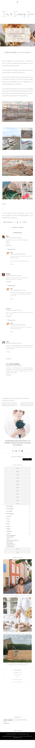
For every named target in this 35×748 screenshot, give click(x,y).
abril (8, 526)
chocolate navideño (17, 35)
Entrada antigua (27, 404)
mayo (8, 523)
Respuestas (11, 249)
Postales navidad (10, 546)
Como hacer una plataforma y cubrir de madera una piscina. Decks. (17, 664)
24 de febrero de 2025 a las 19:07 (14, 365)
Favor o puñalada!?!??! (11, 535)
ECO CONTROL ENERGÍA (13, 364)
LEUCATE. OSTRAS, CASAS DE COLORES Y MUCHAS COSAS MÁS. (18, 596)
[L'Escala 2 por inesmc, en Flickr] (17, 199)
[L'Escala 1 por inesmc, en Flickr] (17, 150)
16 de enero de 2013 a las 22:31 (14, 275)
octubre (9, 511)
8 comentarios (9, 222)
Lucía (8, 538)
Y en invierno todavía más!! (12, 540)
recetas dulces (17, 679)
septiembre (10, 513)
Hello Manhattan (23, 734)
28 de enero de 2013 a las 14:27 (14, 343)
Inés (11, 252)
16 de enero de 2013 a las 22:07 (14, 237)
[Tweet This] (17, 222)
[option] (17, 35)
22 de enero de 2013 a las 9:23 (17, 254)
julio (8, 518)
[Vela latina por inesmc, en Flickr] (17, 121)
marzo (9, 528)
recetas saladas (17, 681)
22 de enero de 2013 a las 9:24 (17, 324)
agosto (9, 516)
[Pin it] (20, 222)
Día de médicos (10, 543)
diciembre (10, 506)
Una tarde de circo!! (11, 544)
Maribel (8, 274)
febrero (9, 531)
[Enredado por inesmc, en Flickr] (17, 175)
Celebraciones (17, 672)
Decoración (17, 674)
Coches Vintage (10, 537)
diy (17, 677)
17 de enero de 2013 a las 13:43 (14, 310)
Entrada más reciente (9, 404)
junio (8, 521)
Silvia (7, 236)
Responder (8, 245)
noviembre (10, 508)
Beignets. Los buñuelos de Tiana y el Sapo (17, 633)
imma (7, 341)
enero (8, 533)
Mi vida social (10, 541)
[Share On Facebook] (14, 222)
